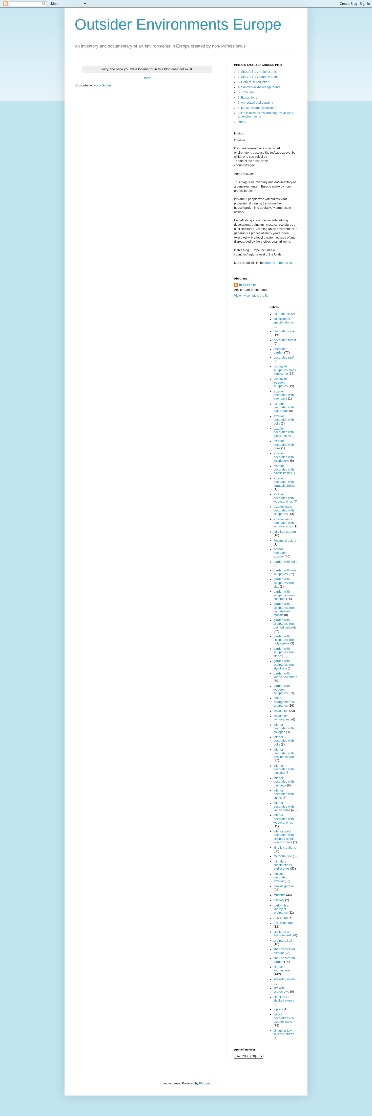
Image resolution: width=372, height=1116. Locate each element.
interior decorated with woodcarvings (284, 818)
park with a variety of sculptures (281, 909)
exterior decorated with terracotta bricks (284, 482)
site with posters (285, 979)
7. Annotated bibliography (255, 102)
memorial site (283, 856)
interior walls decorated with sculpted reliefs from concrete (284, 837)
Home (147, 78)
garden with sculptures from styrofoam (284, 664)
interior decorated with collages (284, 728)
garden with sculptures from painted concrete (285, 623)
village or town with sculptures (284, 1032)
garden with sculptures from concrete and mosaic (284, 609)
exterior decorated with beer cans (284, 395)
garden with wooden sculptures (282, 689)
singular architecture (282, 968)
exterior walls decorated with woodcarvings (284, 523)
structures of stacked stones (284, 998)
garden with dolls (285, 562)
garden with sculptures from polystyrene (284, 640)
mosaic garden (284, 886)
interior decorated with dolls (284, 740)
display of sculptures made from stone (285, 370)
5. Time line (246, 92)
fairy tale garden (285, 531)
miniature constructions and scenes (283, 865)
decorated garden (280, 350)
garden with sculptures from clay (284, 582)
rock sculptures (284, 923)
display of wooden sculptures (281, 382)
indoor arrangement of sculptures (284, 701)
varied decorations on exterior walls (284, 1018)
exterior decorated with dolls (284, 419)
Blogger (204, 1083)
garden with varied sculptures (285, 675)
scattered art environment (282, 933)
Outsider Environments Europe (178, 24)
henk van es (248, 285)
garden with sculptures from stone (284, 652)
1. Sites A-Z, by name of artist (257, 72)
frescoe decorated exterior (280, 552)
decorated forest (285, 340)
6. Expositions (247, 97)
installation (281, 711)
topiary (278, 1009)
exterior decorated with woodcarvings (284, 498)
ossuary (279, 900)
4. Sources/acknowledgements (259, 87)
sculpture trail (283, 940)
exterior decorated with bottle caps (284, 407)
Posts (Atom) (102, 85)
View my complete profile (251, 295)
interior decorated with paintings (284, 781)
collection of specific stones (284, 320)
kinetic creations (285, 847)
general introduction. (278, 263)
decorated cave (284, 331)
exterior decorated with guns (284, 444)
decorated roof (284, 357)
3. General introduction (253, 82)
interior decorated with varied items (284, 806)
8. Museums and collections (257, 108)
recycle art (281, 918)
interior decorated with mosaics (284, 769)
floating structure (285, 540)
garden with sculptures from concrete (284, 595)
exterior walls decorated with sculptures (284, 510)
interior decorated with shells (284, 794)
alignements (282, 314)
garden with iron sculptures (285, 572)
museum (279, 895)
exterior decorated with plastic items (284, 469)
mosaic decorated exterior (280, 877)
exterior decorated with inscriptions (284, 457)
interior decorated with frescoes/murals (284, 753)
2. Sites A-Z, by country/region (258, 77)
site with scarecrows (281, 989)
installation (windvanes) (282, 717)
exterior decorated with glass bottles (284, 432)
